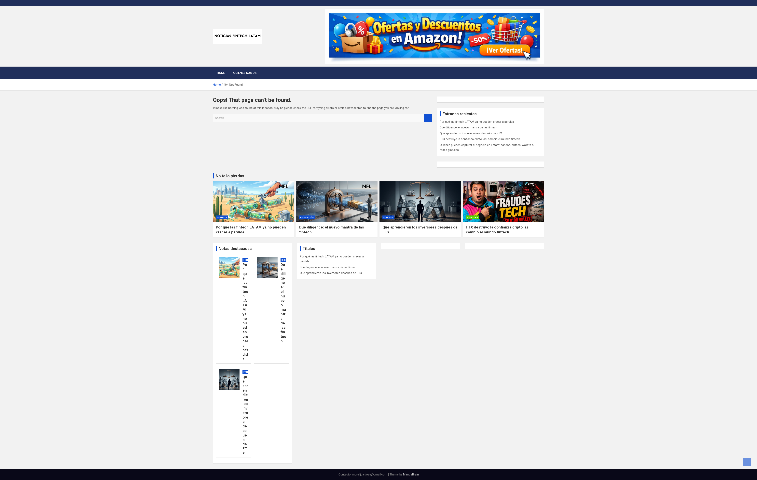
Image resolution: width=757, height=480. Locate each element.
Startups (472, 217)
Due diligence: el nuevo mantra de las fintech (468, 127)
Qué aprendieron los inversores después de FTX (471, 133)
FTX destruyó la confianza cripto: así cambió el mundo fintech (480, 139)
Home (221, 73)
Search (428, 118)
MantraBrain (411, 474)
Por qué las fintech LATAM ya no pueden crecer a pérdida (477, 121)
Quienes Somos (244, 73)
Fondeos (222, 217)
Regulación (307, 217)
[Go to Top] (747, 462)
